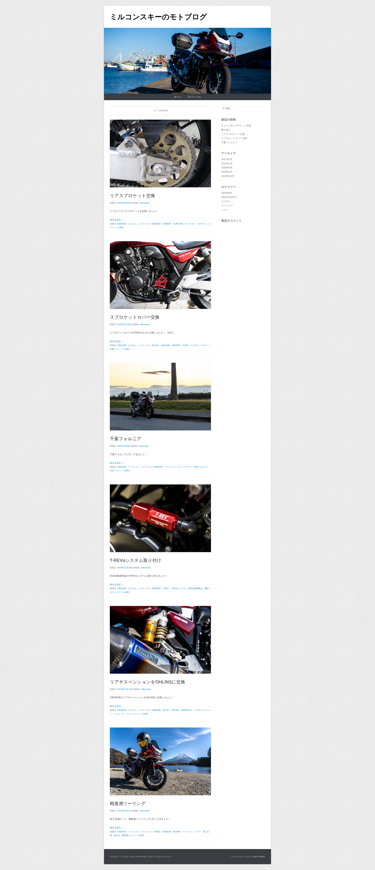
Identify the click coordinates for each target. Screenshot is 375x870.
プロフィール (194, 97)
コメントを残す (117, 227)
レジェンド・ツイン (123, 714)
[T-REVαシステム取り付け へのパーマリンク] (160, 518)
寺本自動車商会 (195, 588)
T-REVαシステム (178, 588)
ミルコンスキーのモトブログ (158, 17)
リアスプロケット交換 (132, 195)
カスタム (132, 224)
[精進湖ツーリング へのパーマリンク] (160, 761)
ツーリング (133, 467)
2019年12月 (227, 176)
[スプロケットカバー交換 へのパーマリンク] (160, 275)
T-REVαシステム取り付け (135, 560)
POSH (185, 345)
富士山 (117, 835)
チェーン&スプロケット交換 (236, 125)
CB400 (157, 831)
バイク (141, 224)
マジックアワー (184, 467)
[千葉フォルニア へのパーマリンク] (160, 396)
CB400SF (167, 224)
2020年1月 (226, 172)
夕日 (112, 470)
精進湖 (125, 835)
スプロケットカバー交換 (134, 317)
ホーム (177, 97)
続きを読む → (117, 219)
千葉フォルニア (125, 438)
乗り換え (226, 130)
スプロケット (203, 224)
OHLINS (175, 710)
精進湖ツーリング (128, 803)
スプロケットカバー (199, 345)
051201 (155, 345)
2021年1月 (226, 163)
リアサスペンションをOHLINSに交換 (147, 681)
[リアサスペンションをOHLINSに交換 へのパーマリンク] (160, 640)
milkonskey (144, 203)
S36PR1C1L (186, 710)
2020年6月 (226, 167)
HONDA (176, 831)
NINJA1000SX (229, 197)
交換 (112, 349)
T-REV (166, 588)
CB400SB (121, 224)
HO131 (166, 710)
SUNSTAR (178, 224)
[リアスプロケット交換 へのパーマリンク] (160, 153)
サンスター (190, 224)
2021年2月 (226, 159)
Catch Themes (259, 857)
